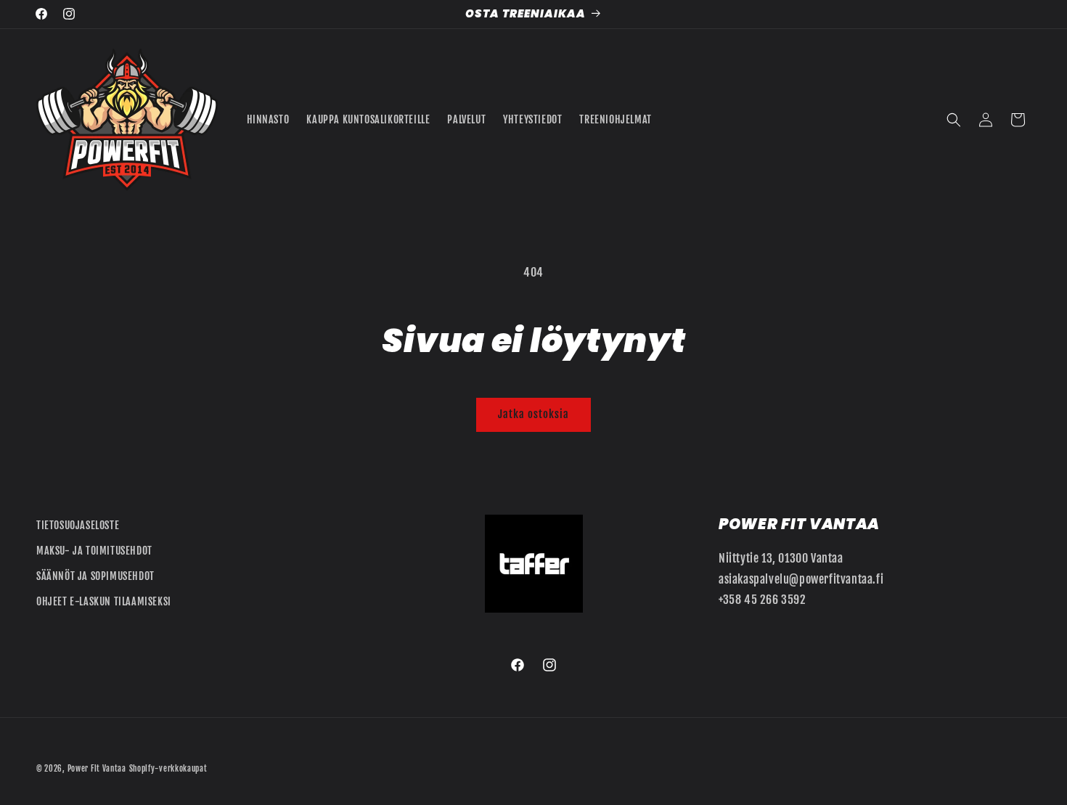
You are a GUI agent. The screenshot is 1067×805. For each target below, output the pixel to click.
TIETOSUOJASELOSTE (77, 525)
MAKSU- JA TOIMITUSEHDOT (94, 550)
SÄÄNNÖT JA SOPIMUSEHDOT (95, 576)
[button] (954, 120)
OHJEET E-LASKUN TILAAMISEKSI (103, 601)
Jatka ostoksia (533, 414)
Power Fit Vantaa (97, 769)
